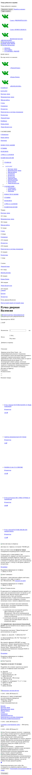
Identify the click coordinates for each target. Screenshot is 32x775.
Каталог (3, 293)
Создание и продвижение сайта (10, 724)
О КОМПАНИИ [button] (9, 186)
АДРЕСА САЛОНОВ (10, 204)
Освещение (4, 106)
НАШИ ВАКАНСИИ (10, 207)
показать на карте (20, 580)
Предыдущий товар (7, 303)
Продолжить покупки (7, 9)
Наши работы (12, 189)
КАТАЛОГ (4, 91)
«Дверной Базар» (15, 68)
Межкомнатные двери (7, 97)
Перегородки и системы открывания (12, 112)
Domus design (5, 124)
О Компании (12, 188)
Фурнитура (4, 109)
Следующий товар (18, 303)
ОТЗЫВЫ (7, 197)
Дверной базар (5, 118)
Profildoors (4, 121)
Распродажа (4, 115)
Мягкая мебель (5, 100)
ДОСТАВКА (8, 49)
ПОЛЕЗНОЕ (8, 200)
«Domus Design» (15, 77)
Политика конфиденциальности (10, 718)
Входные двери (5, 94)
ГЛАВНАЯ (7, 162)
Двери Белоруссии (6, 127)
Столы (3, 103)
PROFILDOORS (13, 180)
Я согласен (4, 773)
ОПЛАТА (7, 48)
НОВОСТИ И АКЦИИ (11, 194)
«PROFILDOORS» (15, 86)
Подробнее (4, 567)
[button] (12, 166)
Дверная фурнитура (7, 715)
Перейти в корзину (19, 9)
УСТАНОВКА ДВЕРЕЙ (11, 51)
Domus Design (12, 181)
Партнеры (11, 191)
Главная (3, 290)
